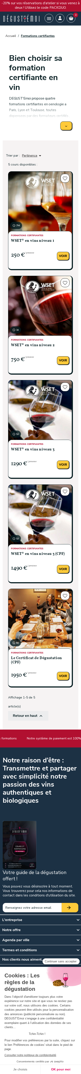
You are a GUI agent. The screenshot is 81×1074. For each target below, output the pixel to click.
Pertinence (32, 155)
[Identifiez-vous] (60, 18)
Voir (63, 256)
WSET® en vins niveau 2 (32, 345)
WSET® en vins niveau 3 (32, 449)
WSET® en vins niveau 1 (32, 241)
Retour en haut (28, 716)
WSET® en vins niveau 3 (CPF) (38, 554)
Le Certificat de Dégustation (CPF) (36, 660)
